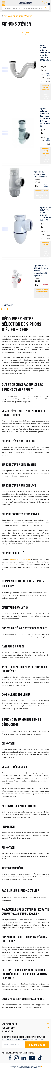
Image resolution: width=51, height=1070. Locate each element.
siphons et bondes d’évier (20, 559)
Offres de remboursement (22, 1065)
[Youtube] (32, 1057)
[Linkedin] (23, 1057)
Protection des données (14, 1066)
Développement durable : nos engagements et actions (25, 1067)
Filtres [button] (25, 32)
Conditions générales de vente (36, 1065)
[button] (3, 3)
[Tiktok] (40, 1057)
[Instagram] (16, 1057)
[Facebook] (10, 1057)
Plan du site (38, 1066)
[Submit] (46, 8)
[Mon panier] (47, 3)
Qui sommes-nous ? (10, 1065)
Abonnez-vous (37, 1045)
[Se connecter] (43, 3)
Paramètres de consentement (27, 1066)
